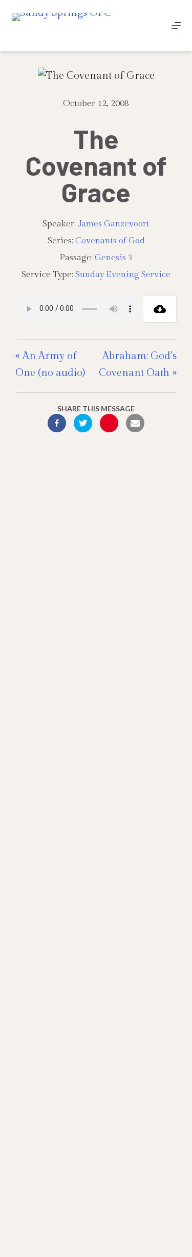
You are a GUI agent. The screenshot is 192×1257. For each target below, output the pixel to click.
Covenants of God (110, 241)
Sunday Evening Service (122, 274)
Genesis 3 (114, 258)
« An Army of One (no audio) (50, 364)
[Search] (152, 26)
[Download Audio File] (160, 309)
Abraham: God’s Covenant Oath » (138, 364)
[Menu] (176, 25)
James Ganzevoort (114, 224)
